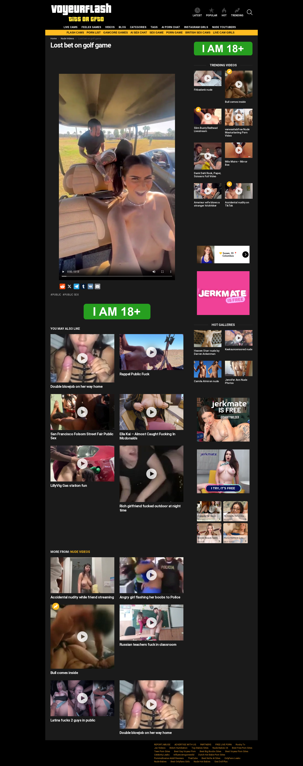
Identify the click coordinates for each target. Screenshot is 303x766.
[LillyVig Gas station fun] (82, 464)
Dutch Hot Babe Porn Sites (211, 754)
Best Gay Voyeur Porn (185, 751)
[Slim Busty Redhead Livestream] (207, 116)
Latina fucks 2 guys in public (72, 720)
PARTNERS (205, 744)
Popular (211, 15)
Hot (224, 15)
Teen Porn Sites (162, 751)
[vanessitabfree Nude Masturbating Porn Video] (238, 117)
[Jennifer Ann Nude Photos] (238, 368)
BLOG (122, 27)
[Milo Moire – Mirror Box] (238, 150)
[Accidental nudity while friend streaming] (82, 575)
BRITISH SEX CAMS (197, 32)
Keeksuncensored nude (238, 349)
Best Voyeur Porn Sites (236, 751)
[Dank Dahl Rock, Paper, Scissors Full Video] (207, 156)
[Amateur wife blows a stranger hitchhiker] (207, 191)
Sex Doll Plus (221, 761)
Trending (237, 15)
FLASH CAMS (75, 32)
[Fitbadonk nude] (207, 78)
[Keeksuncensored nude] (238, 337)
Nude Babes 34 (220, 748)
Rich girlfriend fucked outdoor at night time (150, 508)
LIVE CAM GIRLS (223, 32)
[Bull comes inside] (82, 637)
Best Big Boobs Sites (210, 751)
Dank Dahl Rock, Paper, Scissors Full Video (207, 175)
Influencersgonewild (184, 754)
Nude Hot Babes (202, 761)
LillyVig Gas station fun (68, 485)
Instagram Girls (196, 27)
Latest (197, 15)
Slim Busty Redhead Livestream (205, 129)
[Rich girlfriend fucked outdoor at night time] (151, 474)
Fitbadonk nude (203, 89)
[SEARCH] (249, 12)
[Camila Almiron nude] (207, 369)
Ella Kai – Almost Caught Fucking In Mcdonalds (147, 436)
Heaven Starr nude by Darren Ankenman (206, 352)
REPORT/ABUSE (162, 744)
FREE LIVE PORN (223, 744)
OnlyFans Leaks (232, 758)
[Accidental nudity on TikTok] (238, 191)
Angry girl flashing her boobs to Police (150, 597)
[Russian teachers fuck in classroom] (151, 622)
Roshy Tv (240, 744)
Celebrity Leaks (162, 754)
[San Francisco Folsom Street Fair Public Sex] (82, 412)
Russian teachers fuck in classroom (148, 644)
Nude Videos (80, 552)
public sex (72, 294)
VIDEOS (110, 27)
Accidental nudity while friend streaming (82, 597)
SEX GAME (157, 32)
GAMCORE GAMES (115, 32)
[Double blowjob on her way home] (82, 358)
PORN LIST (94, 32)
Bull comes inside (64, 673)
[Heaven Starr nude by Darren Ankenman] (207, 338)
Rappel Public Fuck (134, 374)
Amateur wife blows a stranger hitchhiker (207, 204)
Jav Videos (160, 748)
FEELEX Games (91, 27)
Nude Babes (160, 761)
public (56, 294)
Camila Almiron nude (206, 381)
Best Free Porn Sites (242, 748)
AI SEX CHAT (138, 32)
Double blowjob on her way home (76, 386)
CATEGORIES (138, 27)
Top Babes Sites (199, 748)
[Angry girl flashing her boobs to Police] (151, 575)
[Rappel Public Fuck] (151, 352)
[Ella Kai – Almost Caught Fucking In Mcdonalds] (151, 412)
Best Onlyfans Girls (180, 761)
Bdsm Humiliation (178, 748)
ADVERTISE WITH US (185, 744)
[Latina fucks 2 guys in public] (82, 698)
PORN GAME (174, 32)
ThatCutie (193, 758)
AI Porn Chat (171, 27)
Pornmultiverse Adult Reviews (169, 758)
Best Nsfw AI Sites (211, 758)
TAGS (154, 27)
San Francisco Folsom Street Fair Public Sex (81, 436)
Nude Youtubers (224, 27)
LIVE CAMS (71, 27)
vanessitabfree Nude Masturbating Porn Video (237, 132)
